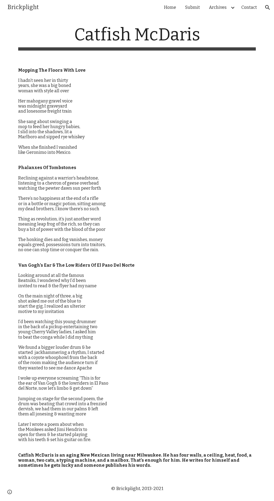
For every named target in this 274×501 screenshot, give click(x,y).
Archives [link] (218, 7)
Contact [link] (249, 7)
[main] (137, 37)
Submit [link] (192, 7)
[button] (267, 7)
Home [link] (170, 7)
